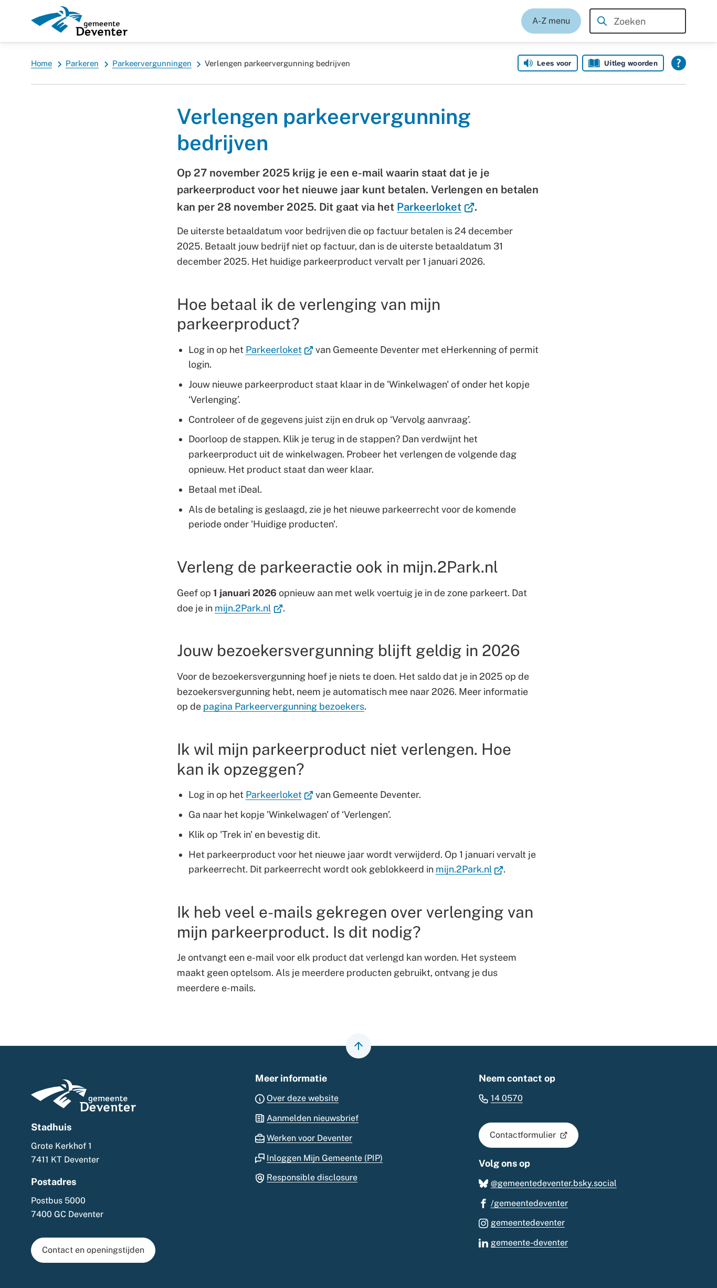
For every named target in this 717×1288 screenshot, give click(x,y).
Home (41, 63)
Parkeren (82, 63)
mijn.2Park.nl (249, 608)
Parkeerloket (436, 207)
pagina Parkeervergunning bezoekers (283, 706)
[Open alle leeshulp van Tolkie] (678, 63)
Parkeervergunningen (152, 63)
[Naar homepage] (79, 21)
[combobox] (637, 21)
